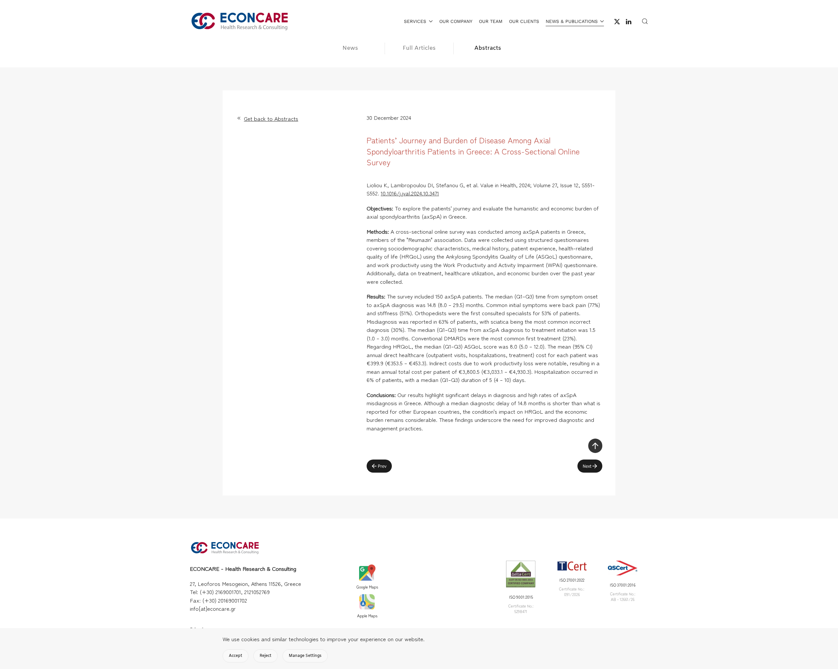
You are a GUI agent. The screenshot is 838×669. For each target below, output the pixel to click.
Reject (265, 656)
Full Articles (419, 48)
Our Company (455, 21)
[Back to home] (239, 21)
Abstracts (487, 48)
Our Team (490, 21)
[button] (645, 21)
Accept (235, 656)
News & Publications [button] (572, 21)
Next (587, 466)
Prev (382, 466)
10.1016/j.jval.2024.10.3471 (410, 193)
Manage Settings (305, 656)
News (350, 48)
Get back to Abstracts (271, 118)
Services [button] (415, 21)
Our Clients (524, 21)
